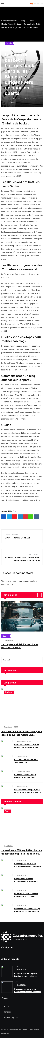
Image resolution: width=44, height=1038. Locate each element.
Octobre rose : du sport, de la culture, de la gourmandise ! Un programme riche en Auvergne (28, 792)
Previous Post (12, 535)
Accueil (7, 1006)
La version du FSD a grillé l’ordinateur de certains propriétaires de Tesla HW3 (21, 853)
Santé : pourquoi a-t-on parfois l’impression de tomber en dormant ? (28, 866)
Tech (16, 966)
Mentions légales (11, 1018)
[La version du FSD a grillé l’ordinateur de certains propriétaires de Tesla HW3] (22, 824)
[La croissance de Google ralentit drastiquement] (7, 775)
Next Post (33, 554)
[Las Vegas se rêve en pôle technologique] (7, 759)
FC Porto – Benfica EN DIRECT (17, 538)
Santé (17, 982)
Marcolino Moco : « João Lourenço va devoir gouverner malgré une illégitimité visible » (21, 735)
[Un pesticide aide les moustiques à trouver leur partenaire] (7, 878)
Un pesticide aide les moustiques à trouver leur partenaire (26, 881)
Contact (7, 1012)
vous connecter (18, 581)
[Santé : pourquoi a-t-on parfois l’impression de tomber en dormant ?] (7, 863)
